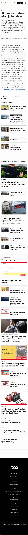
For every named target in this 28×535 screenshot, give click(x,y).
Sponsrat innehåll (14, 499)
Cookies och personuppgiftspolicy (14, 491)
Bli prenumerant (14, 476)
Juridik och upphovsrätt (14, 494)
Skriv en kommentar (21, 96)
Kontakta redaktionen (14, 507)
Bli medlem (14, 479)
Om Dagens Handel (14, 515)
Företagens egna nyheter (10, 260)
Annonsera (14, 481)
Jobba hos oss (14, 512)
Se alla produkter (14, 484)
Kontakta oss (14, 509)
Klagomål (14, 497)
